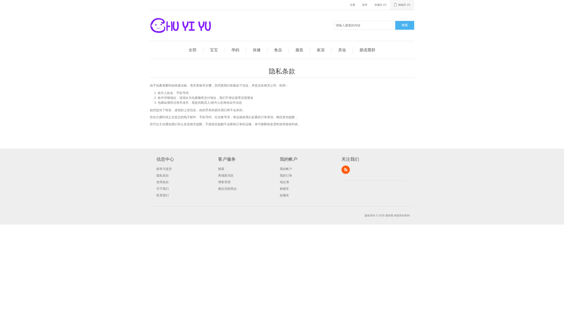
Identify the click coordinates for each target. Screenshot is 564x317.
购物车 (284, 188)
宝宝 (214, 50)
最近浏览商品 (227, 188)
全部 (193, 50)
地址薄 (284, 182)
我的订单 (286, 175)
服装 (299, 50)
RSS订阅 (345, 170)
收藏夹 (284, 195)
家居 (321, 50)
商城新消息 (226, 175)
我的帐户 (286, 169)
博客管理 (224, 182)
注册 (352, 4)
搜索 (405, 25)
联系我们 (162, 195)
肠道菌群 (367, 50)
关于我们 (162, 188)
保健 (257, 50)
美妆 (342, 50)
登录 (364, 4)
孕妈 (235, 50)
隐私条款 (162, 175)
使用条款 (162, 182)
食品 (278, 50)
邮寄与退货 (164, 169)
